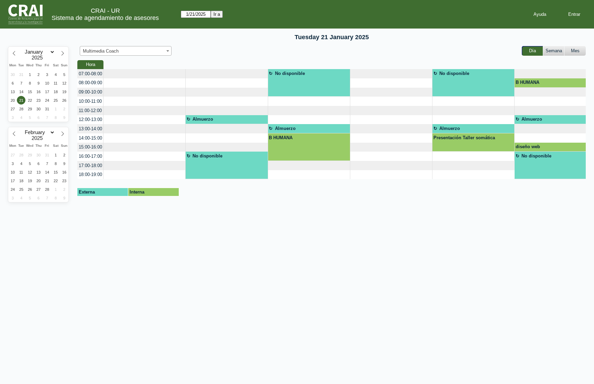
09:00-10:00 (90, 92)
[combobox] (126, 51)
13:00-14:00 (90, 128)
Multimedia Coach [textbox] (101, 51)
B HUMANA (527, 82)
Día (532, 50)
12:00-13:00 (90, 119)
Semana (554, 50)
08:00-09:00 (90, 82)
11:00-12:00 (90, 110)
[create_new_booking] (144, 73)
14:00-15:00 (90, 138)
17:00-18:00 (90, 165)
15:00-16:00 (90, 147)
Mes (575, 50)
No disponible (290, 73)
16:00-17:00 (90, 156)
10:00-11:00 (90, 101)
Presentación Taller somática (464, 137)
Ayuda (540, 14)
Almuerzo (202, 119)
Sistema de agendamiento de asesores (105, 17)
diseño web (528, 146)
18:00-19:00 (90, 174)
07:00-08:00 (90, 73)
